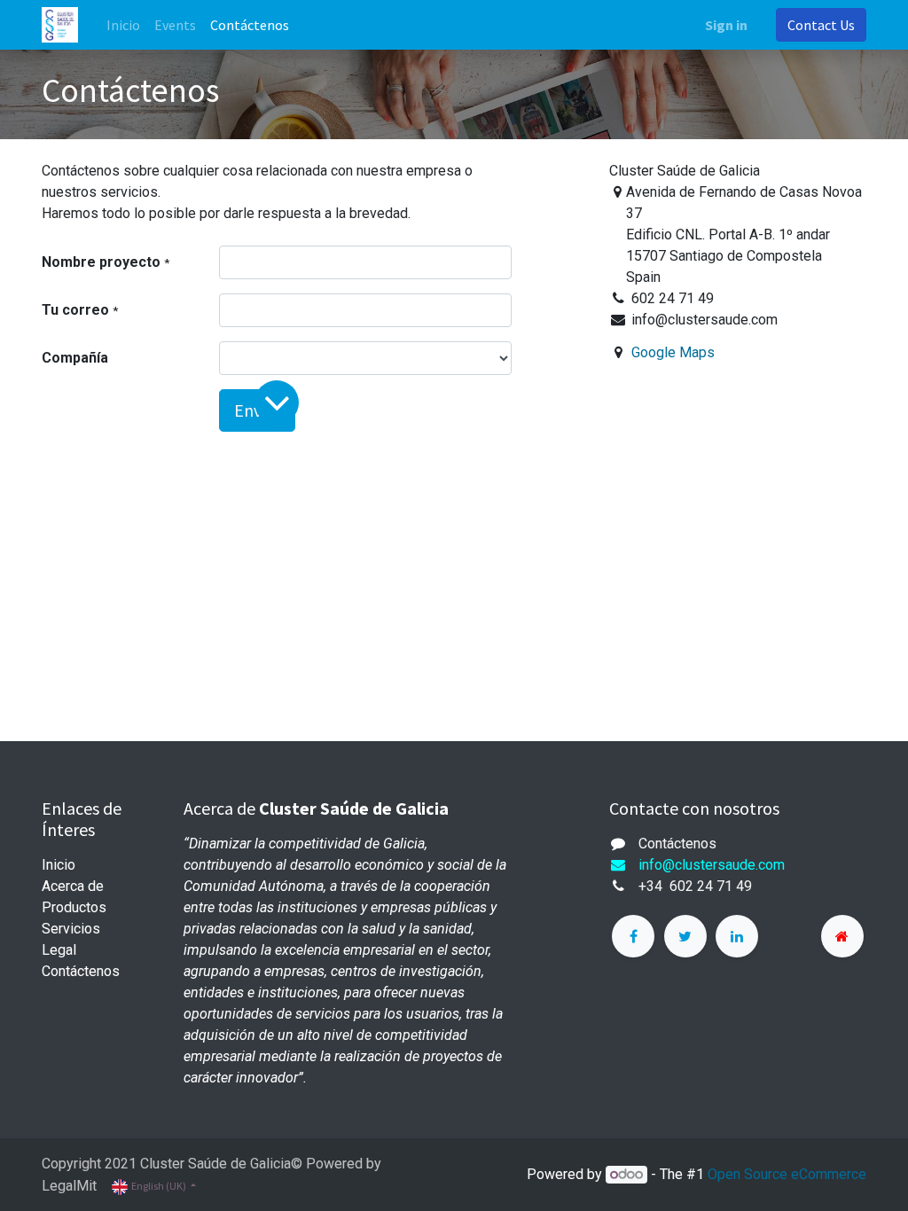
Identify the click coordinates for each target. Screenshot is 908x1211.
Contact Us (821, 25)
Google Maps (673, 352)
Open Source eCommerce (787, 1174)
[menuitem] (123, 25)
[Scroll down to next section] (276, 402)
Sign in (726, 25)
